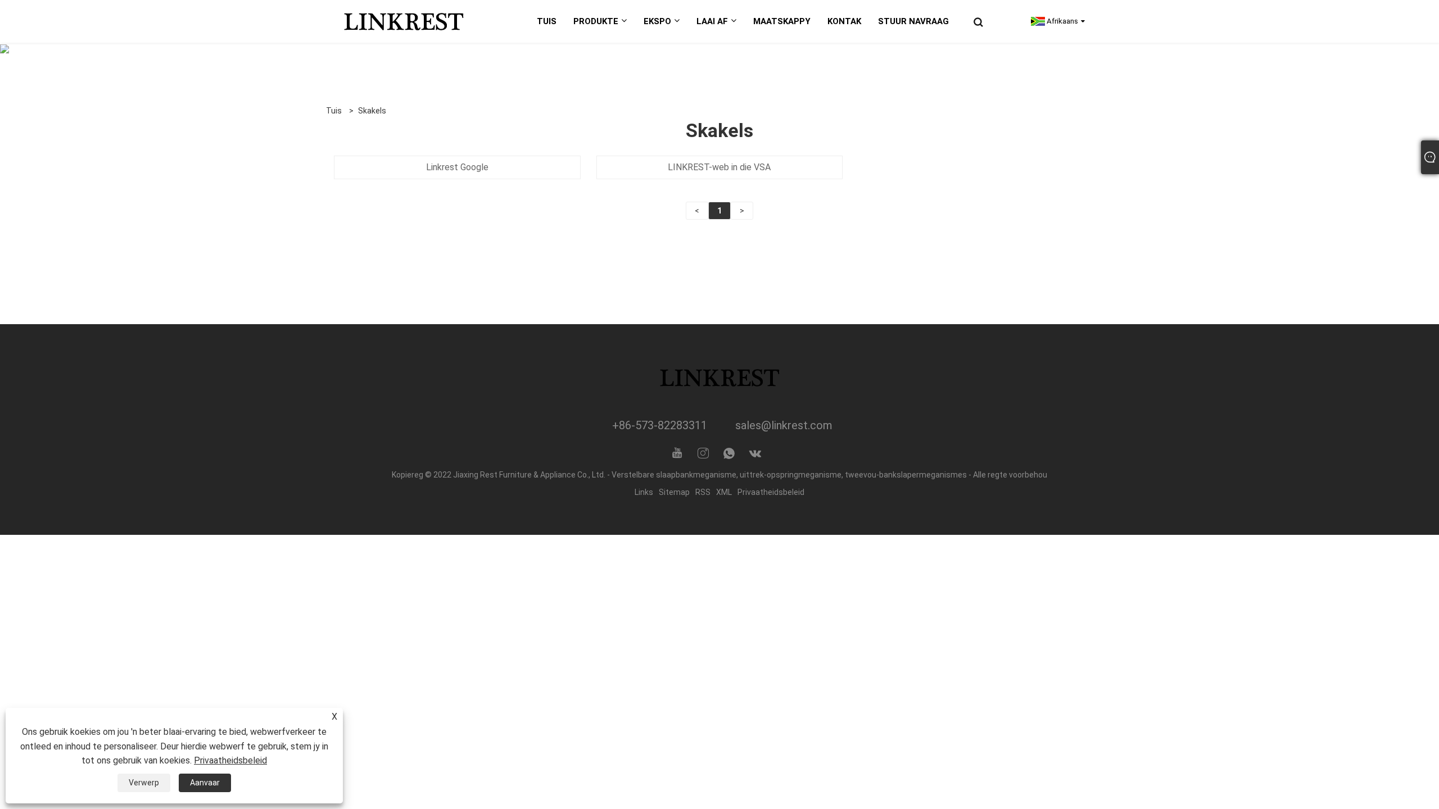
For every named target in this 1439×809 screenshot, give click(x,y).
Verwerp (144, 782)
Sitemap (674, 492)
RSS (703, 492)
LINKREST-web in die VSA (719, 167)
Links (644, 492)
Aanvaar (205, 782)
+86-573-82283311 (659, 425)
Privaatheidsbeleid (770, 492)
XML (724, 492)
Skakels (372, 110)
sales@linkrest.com (783, 425)
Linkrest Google (457, 167)
